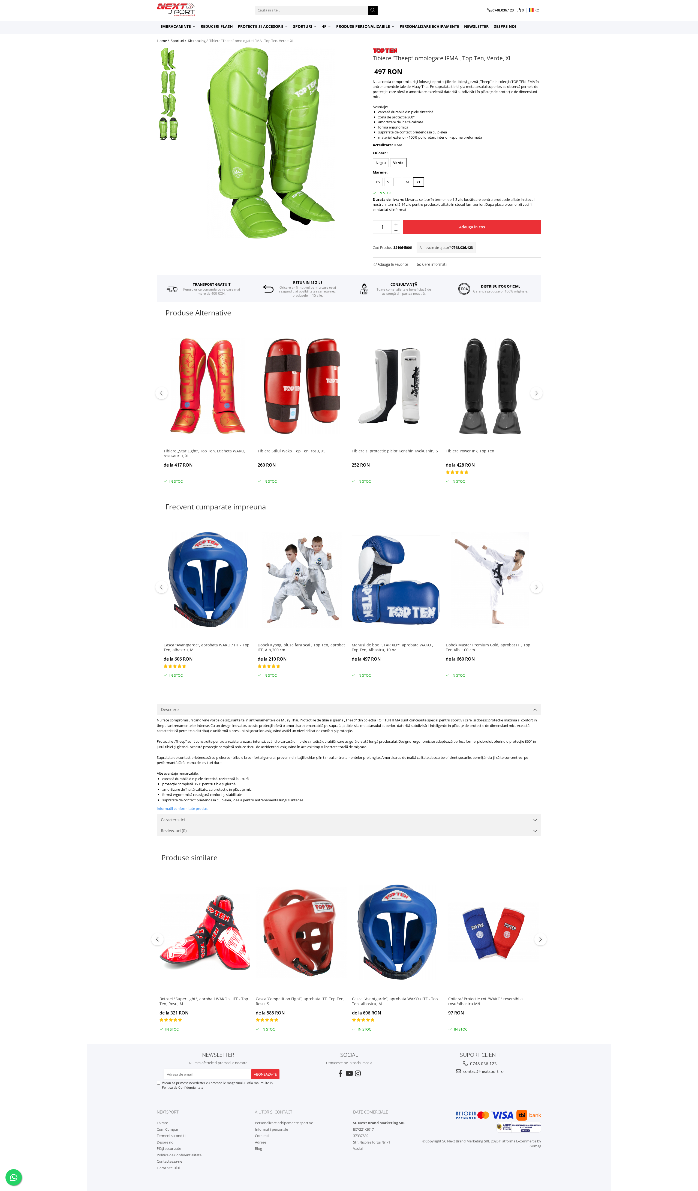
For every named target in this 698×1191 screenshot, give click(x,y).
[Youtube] (349, 1073)
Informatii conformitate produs (182, 808)
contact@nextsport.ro (483, 1071)
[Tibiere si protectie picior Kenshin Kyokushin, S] (396, 386)
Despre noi (505, 26)
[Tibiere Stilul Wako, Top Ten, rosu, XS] (302, 386)
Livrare (162, 1122)
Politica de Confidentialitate (182, 1087)
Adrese (260, 1142)
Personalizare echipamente (429, 26)
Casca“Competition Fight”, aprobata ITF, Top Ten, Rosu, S (300, 1001)
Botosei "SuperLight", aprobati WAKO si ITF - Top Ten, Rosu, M (204, 1001)
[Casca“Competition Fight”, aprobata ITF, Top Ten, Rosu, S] (301, 932)
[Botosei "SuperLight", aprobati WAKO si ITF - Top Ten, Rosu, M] (205, 932)
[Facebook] (340, 1073)
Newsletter (476, 26)
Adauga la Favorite (392, 264)
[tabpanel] (271, 142)
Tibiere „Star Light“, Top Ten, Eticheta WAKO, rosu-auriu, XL (204, 453)
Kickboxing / (198, 40)
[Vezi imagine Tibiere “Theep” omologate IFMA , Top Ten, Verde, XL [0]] (168, 59)
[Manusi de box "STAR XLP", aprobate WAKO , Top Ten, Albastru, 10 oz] (396, 580)
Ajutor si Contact (273, 1112)
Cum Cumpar (167, 1129)
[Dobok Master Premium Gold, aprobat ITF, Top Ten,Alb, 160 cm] (490, 580)
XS (378, 182)
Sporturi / (179, 40)
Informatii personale (271, 1129)
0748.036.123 (483, 1063)
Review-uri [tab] (173, 830)
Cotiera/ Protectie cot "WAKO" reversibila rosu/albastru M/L (485, 1001)
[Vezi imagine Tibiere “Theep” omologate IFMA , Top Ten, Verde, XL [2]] (168, 105)
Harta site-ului (168, 1167)
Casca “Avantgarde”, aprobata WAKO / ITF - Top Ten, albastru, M (206, 647)
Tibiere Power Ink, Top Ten (470, 451)
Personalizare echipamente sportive (284, 1122)
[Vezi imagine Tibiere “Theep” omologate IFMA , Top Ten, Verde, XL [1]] (168, 82)
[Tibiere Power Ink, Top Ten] (490, 386)
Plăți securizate (169, 1148)
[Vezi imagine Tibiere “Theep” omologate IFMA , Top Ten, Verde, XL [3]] (168, 128)
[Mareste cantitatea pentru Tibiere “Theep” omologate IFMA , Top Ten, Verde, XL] (396, 223)
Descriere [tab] (170, 709)
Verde (398, 162)
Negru (381, 162)
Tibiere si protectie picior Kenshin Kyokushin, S (395, 451)
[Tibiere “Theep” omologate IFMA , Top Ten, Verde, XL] (271, 142)
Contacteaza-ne (169, 1161)
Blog (258, 1148)
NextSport (168, 1112)
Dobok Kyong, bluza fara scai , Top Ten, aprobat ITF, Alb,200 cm (301, 647)
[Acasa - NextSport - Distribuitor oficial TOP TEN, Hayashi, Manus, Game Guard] (184, 10)
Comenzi (262, 1135)
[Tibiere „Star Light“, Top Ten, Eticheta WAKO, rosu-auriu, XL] (208, 386)
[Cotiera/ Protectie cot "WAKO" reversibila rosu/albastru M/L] (493, 932)
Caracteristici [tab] (173, 819)
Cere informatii (434, 264)
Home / (163, 40)
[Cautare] (373, 10)
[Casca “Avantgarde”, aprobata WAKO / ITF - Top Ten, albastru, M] (208, 580)
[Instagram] (357, 1073)
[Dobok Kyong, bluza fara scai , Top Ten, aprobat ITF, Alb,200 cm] (302, 580)
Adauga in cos (472, 226)
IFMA (398, 144)
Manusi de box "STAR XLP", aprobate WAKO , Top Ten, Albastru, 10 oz (392, 647)
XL (418, 182)
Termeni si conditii (171, 1135)
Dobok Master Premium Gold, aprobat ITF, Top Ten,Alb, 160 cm (488, 647)
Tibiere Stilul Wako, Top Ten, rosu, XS (292, 451)
